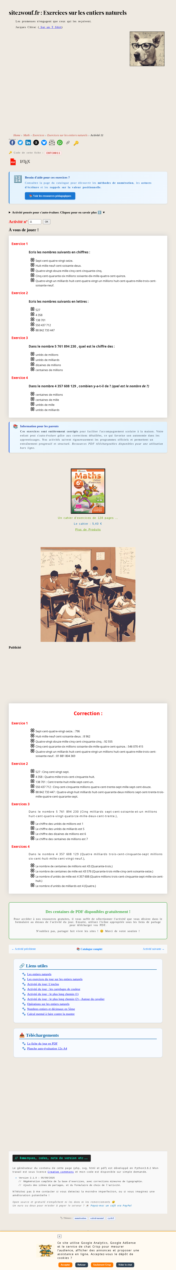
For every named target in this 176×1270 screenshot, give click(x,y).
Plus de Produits (88, 529)
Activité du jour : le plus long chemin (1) (53, 994)
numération (80, 1218)
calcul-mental (97, 1218)
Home (16, 135)
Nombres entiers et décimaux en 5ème (51, 1009)
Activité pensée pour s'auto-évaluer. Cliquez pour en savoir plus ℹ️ (57, 212)
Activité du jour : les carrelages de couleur (53, 989)
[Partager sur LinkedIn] (28, 143)
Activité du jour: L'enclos (43, 984)
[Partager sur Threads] (36, 143)
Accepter (65, 1264)
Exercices (38, 135)
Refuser (82, 1264)
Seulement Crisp (102, 1264)
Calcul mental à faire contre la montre (51, 1014)
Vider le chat (125, 1264)
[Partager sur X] (20, 143)
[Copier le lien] (68, 143)
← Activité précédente (24, 948)
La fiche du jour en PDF (42, 1043)
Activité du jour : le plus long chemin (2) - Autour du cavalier (65, 999)
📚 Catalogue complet (89, 949)
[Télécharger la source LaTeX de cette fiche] (25, 161)
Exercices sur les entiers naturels (67, 135)
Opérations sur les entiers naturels (48, 1004)
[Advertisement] (88, 102)
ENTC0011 (53, 153)
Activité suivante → (153, 948)
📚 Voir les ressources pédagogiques (50, 195)
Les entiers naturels (39, 974)
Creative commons (61, 1171)
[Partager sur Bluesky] (44, 143)
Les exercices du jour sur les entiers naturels (54, 979)
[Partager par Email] (52, 143)
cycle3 (111, 1218)
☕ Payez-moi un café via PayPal (109, 1205)
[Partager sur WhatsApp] (60, 143)
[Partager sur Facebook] (12, 143)
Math (26, 135)
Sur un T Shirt (50, 27)
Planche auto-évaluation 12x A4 (47, 1048)
